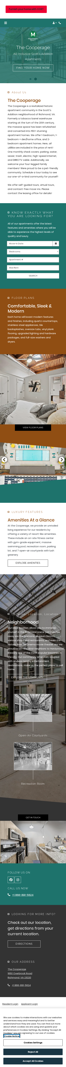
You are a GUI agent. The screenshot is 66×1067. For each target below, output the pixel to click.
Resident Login (10, 1004)
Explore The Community (27, 677)
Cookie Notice (11, 1036)
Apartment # (16, 259)
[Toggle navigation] (6, 23)
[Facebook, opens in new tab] (11, 880)
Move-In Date (16, 243)
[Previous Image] (4, 459)
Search (33, 276)
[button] (54, 23)
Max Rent (14, 267)
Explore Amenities (28, 562)
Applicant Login (29, 1004)
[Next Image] (61, 459)
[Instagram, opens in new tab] (18, 880)
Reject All (33, 1051)
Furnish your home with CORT (26, 9)
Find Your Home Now (33, 67)
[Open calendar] (55, 243)
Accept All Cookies (33, 1061)
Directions (24, 943)
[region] (33, 1037)
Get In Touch (33, 817)
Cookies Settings (33, 1042)
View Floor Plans (33, 427)
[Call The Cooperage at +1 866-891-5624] (60, 23)
